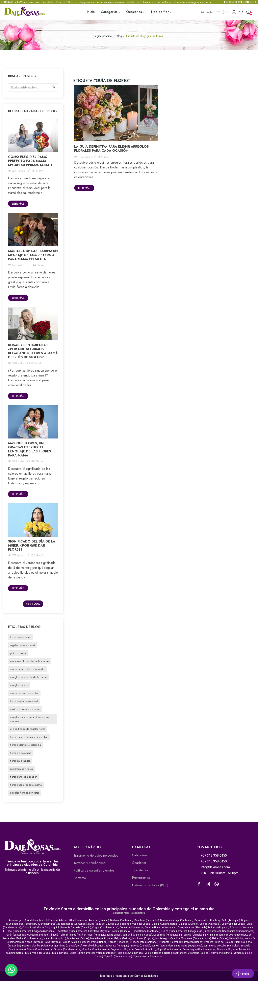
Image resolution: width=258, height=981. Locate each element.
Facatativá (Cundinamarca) (72, 931)
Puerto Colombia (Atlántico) (37, 945)
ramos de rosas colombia (24, 693)
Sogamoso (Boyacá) (122, 949)
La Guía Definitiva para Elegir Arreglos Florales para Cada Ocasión (111, 148)
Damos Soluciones (146, 975)
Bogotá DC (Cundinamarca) (41, 923)
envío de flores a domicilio (25, 709)
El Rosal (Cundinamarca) (17, 931)
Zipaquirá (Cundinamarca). (148, 956)
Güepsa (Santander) (38, 934)
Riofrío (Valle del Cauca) (90, 945)
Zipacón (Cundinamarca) (118, 956)
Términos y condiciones (89, 863)
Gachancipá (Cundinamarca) (238, 931)
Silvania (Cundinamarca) (67, 949)
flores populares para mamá (26, 785)
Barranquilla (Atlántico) (207, 920)
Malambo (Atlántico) (55, 938)
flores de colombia (20, 753)
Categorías (139, 855)
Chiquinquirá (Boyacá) (57, 927)
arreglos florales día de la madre (28, 677)
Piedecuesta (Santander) (144, 942)
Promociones (141, 877)
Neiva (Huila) (236, 938)
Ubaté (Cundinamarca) (82, 953)
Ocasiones (139, 862)
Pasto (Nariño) (99, 942)
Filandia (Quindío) (120, 931)
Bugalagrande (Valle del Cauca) (133, 923)
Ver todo (33, 604)
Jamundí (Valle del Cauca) (137, 934)
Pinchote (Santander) (171, 942)
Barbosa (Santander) (121, 920)
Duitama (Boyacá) (218, 927)
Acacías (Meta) (17, 920)
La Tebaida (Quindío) (190, 934)
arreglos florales (19, 685)
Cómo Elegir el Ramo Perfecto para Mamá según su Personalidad (30, 161)
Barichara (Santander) (146, 920)
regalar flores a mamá (22, 645)
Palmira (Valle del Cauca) (76, 942)
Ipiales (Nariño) (77, 934)
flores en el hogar (20, 761)
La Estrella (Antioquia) (165, 934)
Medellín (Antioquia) (101, 938)
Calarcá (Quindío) (188, 923)
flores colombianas (20, 637)
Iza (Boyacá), (114, 934)
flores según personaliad (24, 701)
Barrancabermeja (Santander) (176, 920)
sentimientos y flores (21, 769)
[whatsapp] (216, 884)
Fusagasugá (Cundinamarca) (204, 931)
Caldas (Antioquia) (210, 923)
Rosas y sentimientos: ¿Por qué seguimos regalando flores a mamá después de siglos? (33, 351)
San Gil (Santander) (162, 945)
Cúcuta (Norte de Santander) (161, 927)
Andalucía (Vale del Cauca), (43, 920)
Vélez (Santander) (106, 953)
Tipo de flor (140, 870)
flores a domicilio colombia (25, 745)
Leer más (18, 204)
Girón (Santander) (16, 934)
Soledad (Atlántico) (145, 949)
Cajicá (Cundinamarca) (165, 923)
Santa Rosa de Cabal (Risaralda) (221, 945)
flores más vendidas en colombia (29, 737)
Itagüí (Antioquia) (96, 934)
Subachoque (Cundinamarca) (199, 949)
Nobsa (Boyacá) (34, 942)
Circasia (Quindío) (81, 927)
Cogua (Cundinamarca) (105, 927)
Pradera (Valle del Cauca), (218, 942)
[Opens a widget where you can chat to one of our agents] (243, 974)
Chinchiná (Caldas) (33, 927)
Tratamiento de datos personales (96, 855)
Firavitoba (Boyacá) (99, 931)
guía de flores (18, 653)
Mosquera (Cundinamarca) (196, 938)
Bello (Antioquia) (231, 920)
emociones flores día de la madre (29, 661)
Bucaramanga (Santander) (72, 923)
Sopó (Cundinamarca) (169, 949)
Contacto (80, 878)
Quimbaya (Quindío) (65, 945)
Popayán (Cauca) (193, 942)
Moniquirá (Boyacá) (143, 938)
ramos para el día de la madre (27, 669)
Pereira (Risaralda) (118, 942)
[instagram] (207, 884)
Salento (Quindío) (140, 945)
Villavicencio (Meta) (221, 953)
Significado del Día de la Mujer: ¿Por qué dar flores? (31, 545)
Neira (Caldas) (220, 938)
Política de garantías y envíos (94, 870)
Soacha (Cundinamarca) (96, 949)
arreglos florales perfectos (24, 793)
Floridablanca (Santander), (146, 931)
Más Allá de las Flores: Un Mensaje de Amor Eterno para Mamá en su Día (33, 255)
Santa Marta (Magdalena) (188, 945)
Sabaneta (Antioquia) (117, 945)
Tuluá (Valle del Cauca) (38, 953)
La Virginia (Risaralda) (215, 934)
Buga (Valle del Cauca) (101, 923)
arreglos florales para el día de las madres (29, 719)
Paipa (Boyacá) (52, 942)
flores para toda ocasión (23, 777)
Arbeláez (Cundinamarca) (73, 920)
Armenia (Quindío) (99, 920)
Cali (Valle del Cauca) (234, 923)
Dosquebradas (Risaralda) (192, 927)
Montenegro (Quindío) (167, 938)
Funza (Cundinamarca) (174, 931)
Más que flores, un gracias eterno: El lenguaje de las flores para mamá (29, 449)
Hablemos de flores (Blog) (150, 885)
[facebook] (199, 884)
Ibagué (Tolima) (59, 934)
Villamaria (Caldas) (198, 953)
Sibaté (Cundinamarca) (40, 949)
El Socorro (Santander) (242, 927)
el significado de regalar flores (27, 729)
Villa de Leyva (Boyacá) (131, 953)
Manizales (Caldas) (78, 938)
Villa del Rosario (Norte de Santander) (166, 953)
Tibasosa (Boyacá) (227, 949)
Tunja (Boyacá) (60, 953)
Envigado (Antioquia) (43, 931)
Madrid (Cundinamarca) (29, 938)
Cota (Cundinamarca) (132, 927)
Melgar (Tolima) (122, 938)
